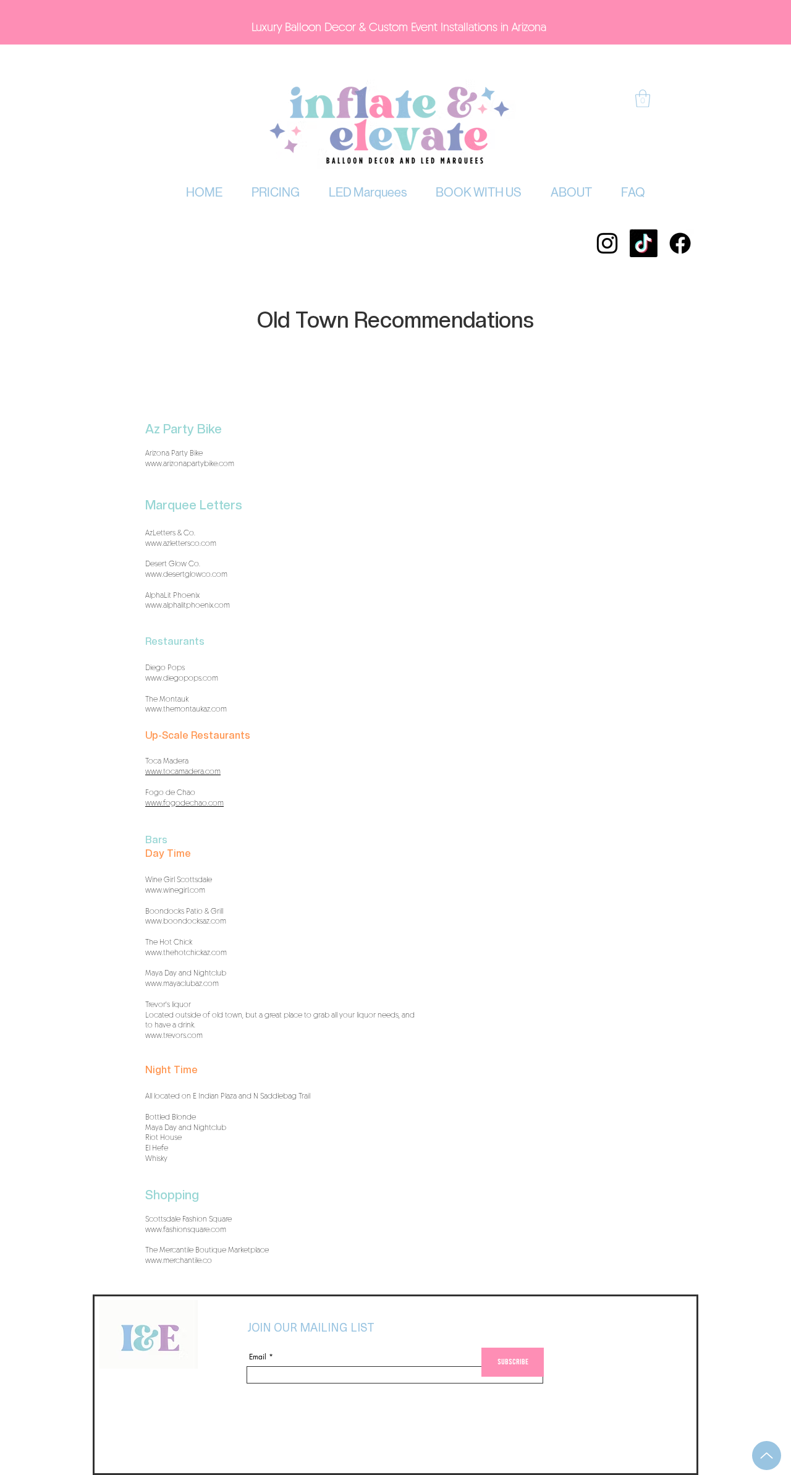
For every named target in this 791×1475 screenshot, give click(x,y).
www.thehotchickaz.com (186, 953)
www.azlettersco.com (180, 543)
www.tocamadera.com (183, 771)
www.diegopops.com (181, 678)
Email (257, 1357)
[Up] (766, 1455)
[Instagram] (607, 243)
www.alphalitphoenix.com (187, 605)
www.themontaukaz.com (186, 709)
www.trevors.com (174, 1035)
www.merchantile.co (178, 1260)
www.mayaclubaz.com (182, 983)
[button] (276, 192)
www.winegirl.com (175, 890)
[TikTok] (644, 243)
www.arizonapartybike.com (189, 464)
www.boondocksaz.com (185, 921)
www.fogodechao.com (184, 803)
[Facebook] (680, 243)
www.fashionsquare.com (185, 1230)
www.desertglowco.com (186, 574)
